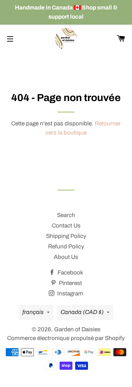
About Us (66, 257)
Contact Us (66, 225)
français (33, 312)
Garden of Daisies (77, 329)
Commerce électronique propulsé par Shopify (66, 338)
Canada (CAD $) (82, 312)
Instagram (69, 293)
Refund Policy (66, 246)
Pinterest (70, 283)
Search (66, 215)
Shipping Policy (66, 236)
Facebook (69, 272)
